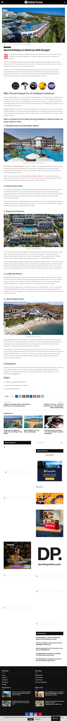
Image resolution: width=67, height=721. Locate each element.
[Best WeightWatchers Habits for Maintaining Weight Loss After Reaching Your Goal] (39, 694)
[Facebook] (27, 714)
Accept (30, 719)
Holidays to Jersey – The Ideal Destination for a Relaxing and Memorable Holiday (53, 405)
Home (3, 675)
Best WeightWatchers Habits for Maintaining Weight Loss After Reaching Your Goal (55, 693)
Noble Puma (16, 374)
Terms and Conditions (41, 682)
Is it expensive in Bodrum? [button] (12, 388)
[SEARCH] (61, 442)
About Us (4, 677)
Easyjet (9, 47)
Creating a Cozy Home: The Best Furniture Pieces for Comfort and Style (20, 703)
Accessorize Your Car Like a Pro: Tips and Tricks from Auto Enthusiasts (54, 432)
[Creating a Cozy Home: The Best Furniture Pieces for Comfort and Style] (6, 703)
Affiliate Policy (39, 675)
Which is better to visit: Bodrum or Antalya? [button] (17, 385)
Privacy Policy (39, 677)
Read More (37, 719)
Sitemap (4, 684)
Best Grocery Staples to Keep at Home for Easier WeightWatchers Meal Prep (54, 703)
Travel (5, 47)
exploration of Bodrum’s (43, 369)
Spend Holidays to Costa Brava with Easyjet (31, 431)
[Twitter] (31, 714)
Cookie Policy (38, 680)
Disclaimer (5, 682)
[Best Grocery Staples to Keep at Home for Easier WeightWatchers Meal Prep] (39, 703)
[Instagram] (36, 714)
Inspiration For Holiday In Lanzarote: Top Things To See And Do (13, 432)
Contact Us (5, 680)
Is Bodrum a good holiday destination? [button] (16, 382)
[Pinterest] (40, 714)
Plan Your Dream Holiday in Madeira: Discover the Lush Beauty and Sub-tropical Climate (21, 693)
